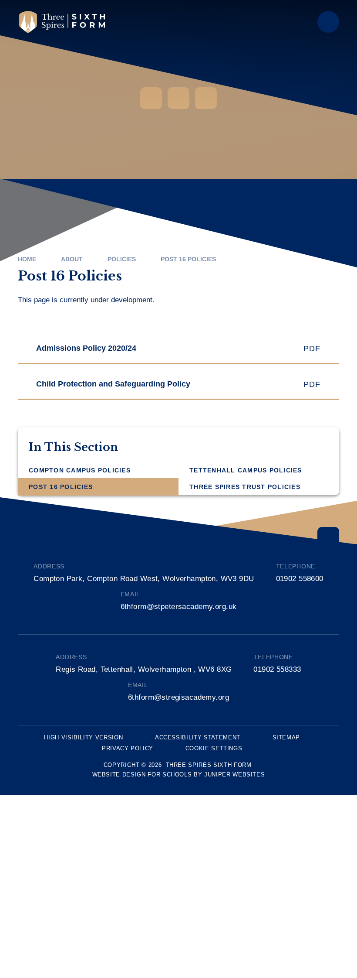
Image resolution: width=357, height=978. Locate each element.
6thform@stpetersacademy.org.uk (179, 606)
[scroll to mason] (328, 538)
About (72, 259)
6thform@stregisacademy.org (178, 697)
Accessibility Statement (197, 737)
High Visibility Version (83, 737)
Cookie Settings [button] (213, 748)
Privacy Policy (127, 748)
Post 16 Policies (188, 259)
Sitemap (286, 737)
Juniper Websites (234, 774)
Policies (122, 259)
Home (27, 259)
